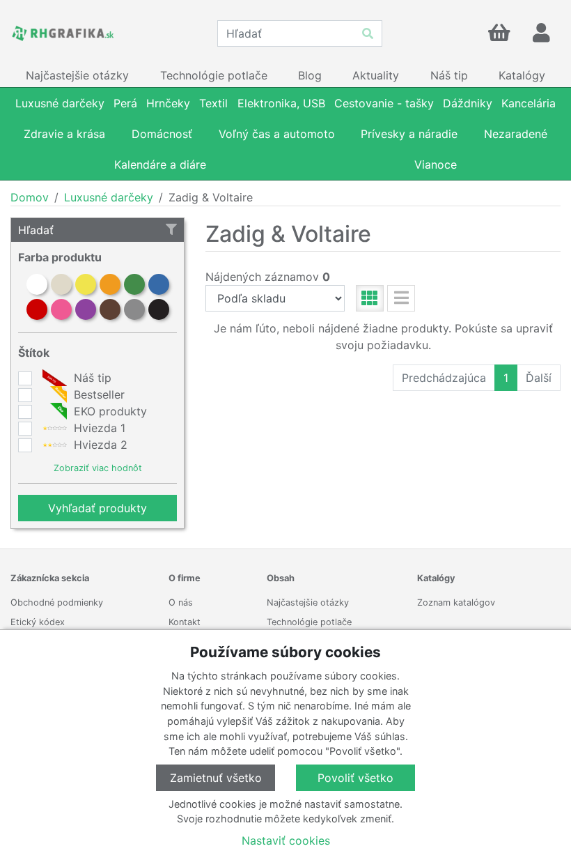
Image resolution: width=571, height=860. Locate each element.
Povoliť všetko (355, 778)
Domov (29, 197)
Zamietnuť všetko (216, 778)
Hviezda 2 (98, 445)
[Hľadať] (367, 33)
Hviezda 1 (97, 428)
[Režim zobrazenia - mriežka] (370, 298)
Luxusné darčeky (108, 197)
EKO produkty (108, 411)
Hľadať (36, 230)
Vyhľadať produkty (97, 508)
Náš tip (90, 378)
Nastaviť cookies (286, 840)
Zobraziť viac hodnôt (98, 468)
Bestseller (97, 394)
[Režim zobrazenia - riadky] (401, 298)
